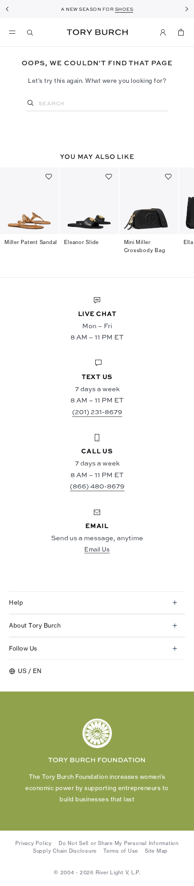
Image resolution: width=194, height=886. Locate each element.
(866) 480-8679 (97, 486)
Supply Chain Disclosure (65, 851)
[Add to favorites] (49, 176)
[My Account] (163, 32)
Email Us (97, 549)
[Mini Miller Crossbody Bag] (149, 200)
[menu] (14, 32)
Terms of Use (120, 851)
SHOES (124, 9)
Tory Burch (97, 32)
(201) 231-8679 (97, 411)
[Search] (30, 32)
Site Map (156, 851)
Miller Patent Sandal (31, 242)
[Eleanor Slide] (89, 200)
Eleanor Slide (81, 242)
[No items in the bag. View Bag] (181, 32)
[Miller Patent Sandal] (29, 200)
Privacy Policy (33, 843)
